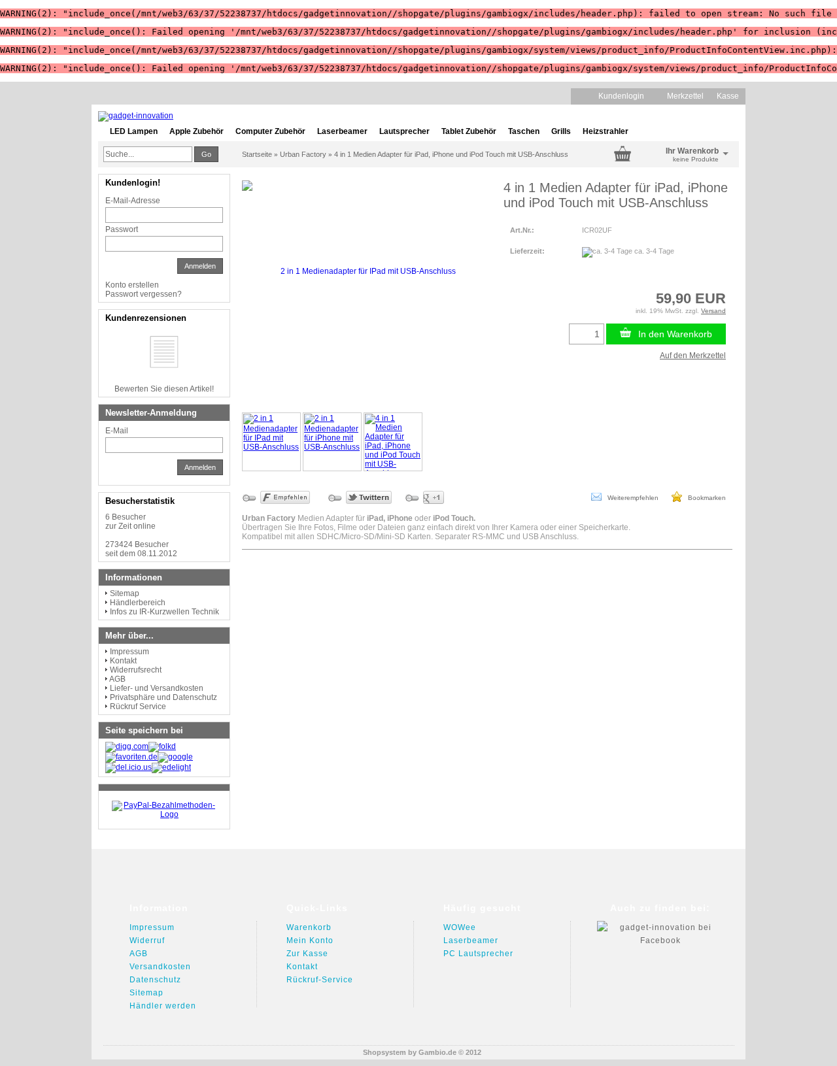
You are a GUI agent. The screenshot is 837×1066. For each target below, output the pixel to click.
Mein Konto (309, 940)
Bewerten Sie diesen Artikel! (164, 388)
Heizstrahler (605, 131)
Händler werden (162, 1005)
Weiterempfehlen (630, 497)
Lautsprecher (404, 131)
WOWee (459, 927)
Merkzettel (685, 96)
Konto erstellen (132, 285)
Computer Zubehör (270, 131)
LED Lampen (134, 131)
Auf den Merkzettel (693, 355)
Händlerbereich (137, 602)
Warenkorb (309, 927)
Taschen (523, 131)
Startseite (257, 154)
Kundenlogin (626, 96)
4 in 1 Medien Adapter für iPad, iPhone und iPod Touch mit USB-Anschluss (451, 154)
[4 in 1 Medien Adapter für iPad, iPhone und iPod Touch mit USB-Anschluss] (393, 442)
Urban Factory (303, 154)
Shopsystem (384, 1052)
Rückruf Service (138, 706)
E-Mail (116, 430)
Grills (561, 131)
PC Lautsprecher (478, 953)
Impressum (129, 651)
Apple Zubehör (196, 131)
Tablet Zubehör (468, 131)
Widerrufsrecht (136, 670)
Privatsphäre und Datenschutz (163, 697)
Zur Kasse (307, 953)
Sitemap (124, 593)
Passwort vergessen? (143, 294)
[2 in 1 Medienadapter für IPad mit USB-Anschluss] (271, 442)
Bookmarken (704, 497)
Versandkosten (160, 966)
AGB (117, 679)
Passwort (121, 229)
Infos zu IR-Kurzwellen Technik (164, 611)
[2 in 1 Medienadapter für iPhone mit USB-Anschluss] (332, 442)
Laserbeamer (342, 131)
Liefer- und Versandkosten (156, 688)
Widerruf (147, 940)
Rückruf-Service (319, 979)
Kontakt (123, 660)
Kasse (728, 96)
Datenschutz (155, 979)
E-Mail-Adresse (132, 200)
